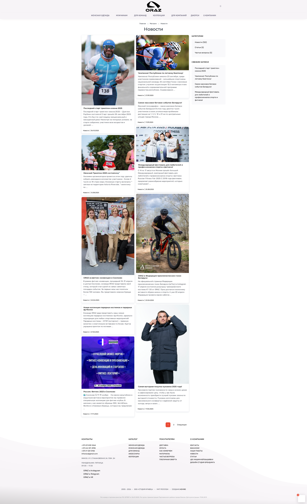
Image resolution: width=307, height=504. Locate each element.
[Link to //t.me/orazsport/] (92, 6)
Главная (142, 24)
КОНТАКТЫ (194, 445)
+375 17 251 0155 (88, 451)
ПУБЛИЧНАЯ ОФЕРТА (168, 460)
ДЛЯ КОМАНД (134, 451)
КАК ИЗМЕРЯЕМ (165, 451)
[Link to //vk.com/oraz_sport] (96, 6)
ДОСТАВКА (163, 445)
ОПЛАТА (162, 448)
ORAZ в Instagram (91, 470)
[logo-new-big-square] (153, 2)
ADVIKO (183, 489)
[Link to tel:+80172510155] (86, 6)
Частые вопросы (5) (203, 53)
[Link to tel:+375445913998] (82, 6)
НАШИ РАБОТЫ (196, 451)
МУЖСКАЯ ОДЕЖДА (137, 448)
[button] (217, 6)
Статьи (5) (199, 47)
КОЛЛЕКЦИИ (134, 457)
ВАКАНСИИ (194, 448)
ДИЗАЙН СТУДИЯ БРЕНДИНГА (202, 462)
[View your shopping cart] (224, 6)
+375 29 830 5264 (89, 445)
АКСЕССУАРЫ (134, 454)
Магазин (153, 24)
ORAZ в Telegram (91, 474)
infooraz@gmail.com (90, 454)
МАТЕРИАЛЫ (164, 454)
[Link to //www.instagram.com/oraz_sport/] (89, 6)
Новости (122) (201, 42)
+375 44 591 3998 (89, 448)
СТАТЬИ (193, 457)
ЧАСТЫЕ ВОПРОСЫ (167, 457)
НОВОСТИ (194, 454)
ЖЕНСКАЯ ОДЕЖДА (137, 445)
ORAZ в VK (88, 477)
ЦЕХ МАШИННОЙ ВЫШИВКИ (201, 460)
